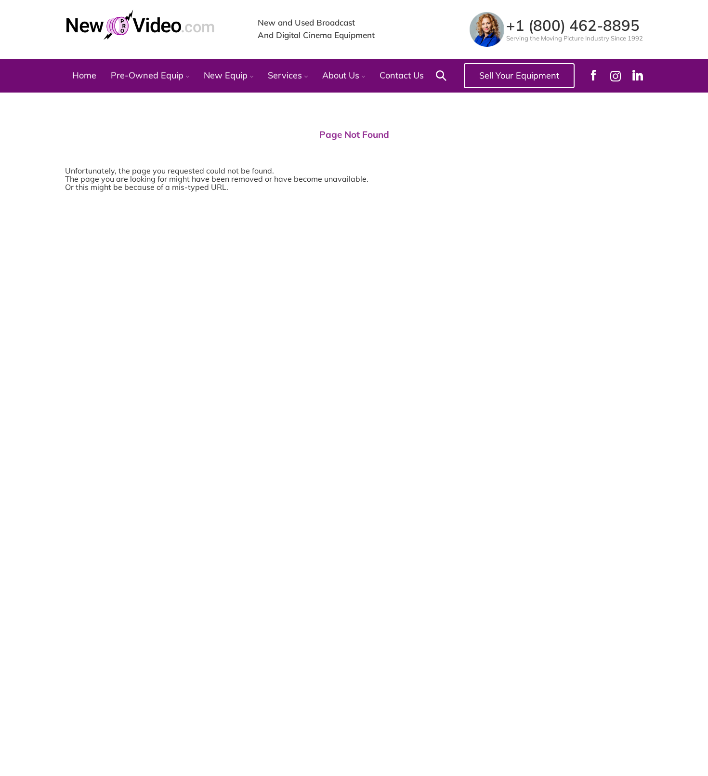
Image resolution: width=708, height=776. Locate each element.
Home (84, 75)
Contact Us (402, 75)
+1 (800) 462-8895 (573, 25)
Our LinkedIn (637, 75)
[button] (438, 75)
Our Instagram (615, 75)
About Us (342, 75)
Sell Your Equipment (519, 75)
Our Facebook (593, 75)
